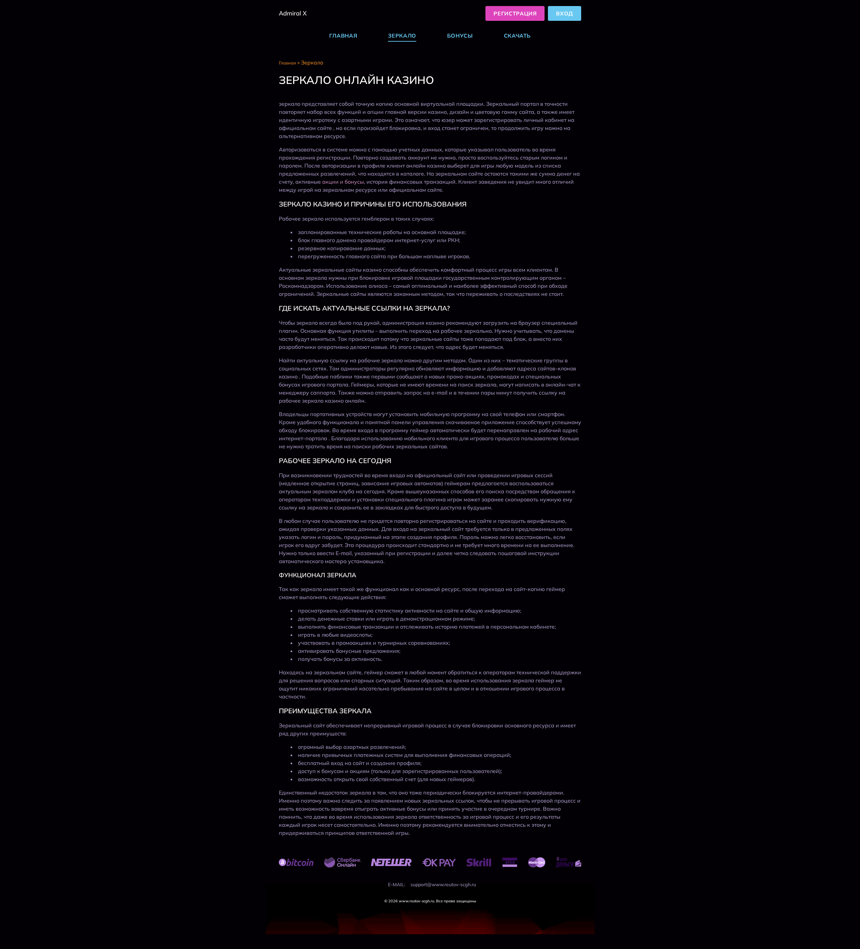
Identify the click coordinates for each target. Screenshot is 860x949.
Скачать (517, 35)
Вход (564, 13)
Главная (343, 35)
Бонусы (460, 35)
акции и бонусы (343, 181)
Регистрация (514, 13)
